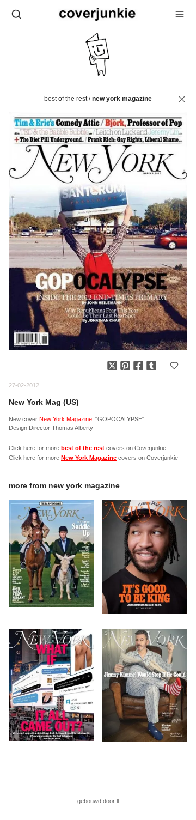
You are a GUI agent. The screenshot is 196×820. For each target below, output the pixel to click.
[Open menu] (179, 14)
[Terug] (181, 99)
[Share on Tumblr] (151, 365)
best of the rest (65, 98)
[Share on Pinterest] (125, 365)
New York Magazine (122, 98)
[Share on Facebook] (138, 365)
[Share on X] (112, 365)
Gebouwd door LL (98, 801)
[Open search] (16, 14)
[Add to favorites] (174, 365)
